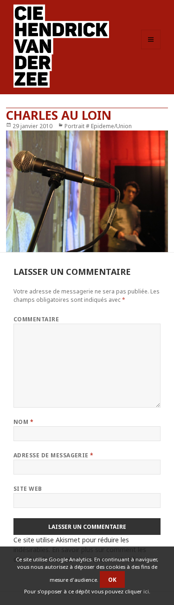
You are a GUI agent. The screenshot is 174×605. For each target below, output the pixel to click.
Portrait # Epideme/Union (98, 126)
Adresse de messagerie (53, 455)
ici (146, 591)
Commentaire (36, 319)
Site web (27, 489)
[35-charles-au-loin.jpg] (87, 191)
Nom (23, 422)
